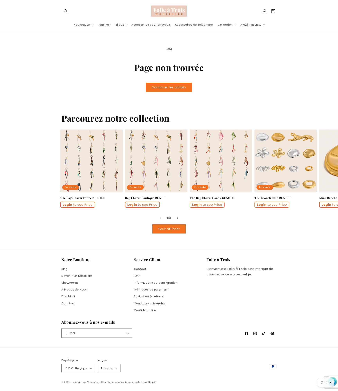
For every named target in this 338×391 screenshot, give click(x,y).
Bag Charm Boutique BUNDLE (146, 198)
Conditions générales (149, 303)
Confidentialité (145, 310)
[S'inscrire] (127, 333)
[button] (65, 11)
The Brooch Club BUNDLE (272, 198)
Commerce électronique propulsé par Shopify (128, 382)
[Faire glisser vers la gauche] (160, 218)
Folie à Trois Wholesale (86, 382)
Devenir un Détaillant (77, 276)
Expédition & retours (149, 296)
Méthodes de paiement (151, 289)
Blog (64, 269)
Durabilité (68, 296)
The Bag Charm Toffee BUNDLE (82, 198)
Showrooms (69, 283)
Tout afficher (169, 229)
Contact (140, 269)
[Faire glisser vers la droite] (177, 218)
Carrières (68, 303)
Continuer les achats (169, 87)
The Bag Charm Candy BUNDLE (212, 198)
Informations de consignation (156, 283)
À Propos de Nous (74, 289)
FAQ (137, 276)
